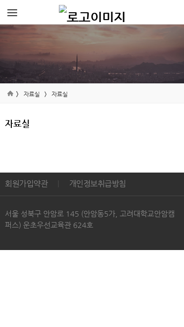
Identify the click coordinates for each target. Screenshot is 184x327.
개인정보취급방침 (97, 183)
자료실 (32, 94)
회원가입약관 (26, 183)
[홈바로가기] (92, 12)
